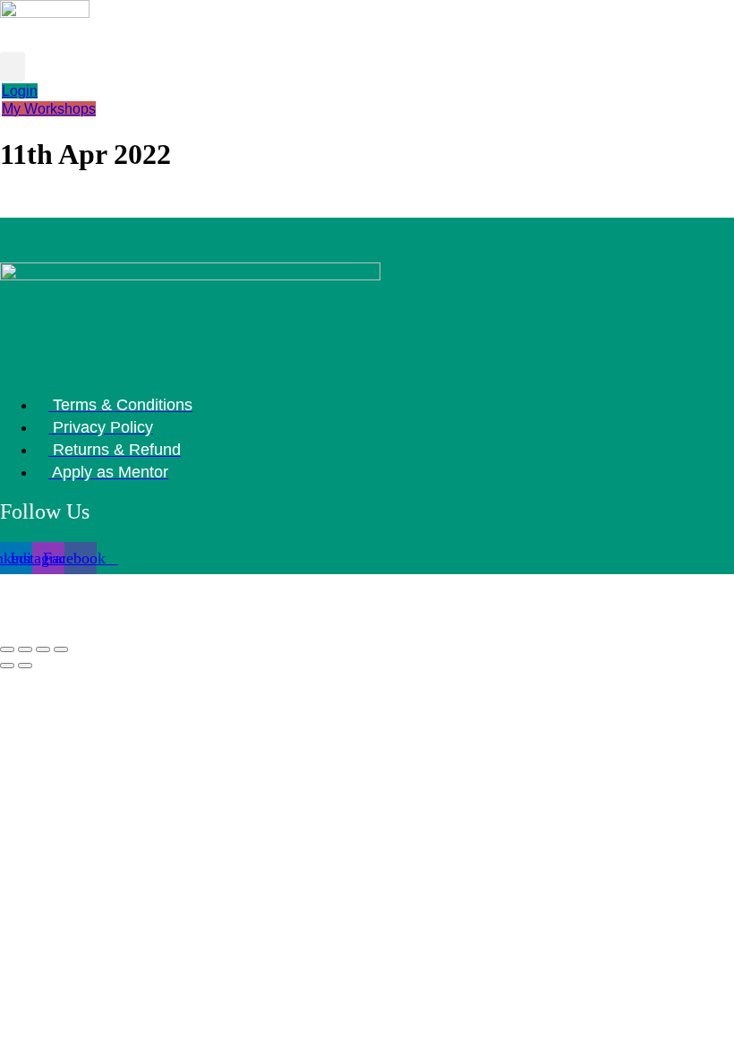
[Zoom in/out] (7, 649)
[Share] (43, 649)
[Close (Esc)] (61, 649)
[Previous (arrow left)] (7, 665)
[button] (12, 67)
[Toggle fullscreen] (25, 649)
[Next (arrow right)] (25, 665)
